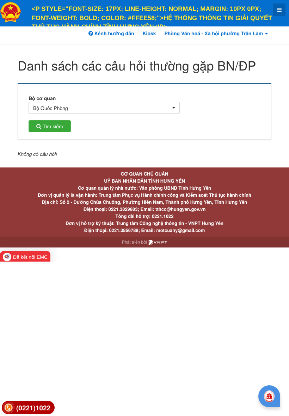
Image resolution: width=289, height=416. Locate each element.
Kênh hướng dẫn (113, 33)
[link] (28, 407)
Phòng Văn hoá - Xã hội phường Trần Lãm (214, 33)
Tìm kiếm (52, 126)
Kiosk (149, 33)
